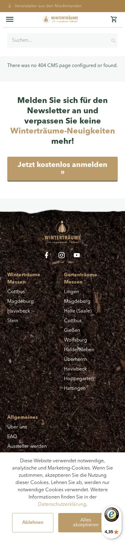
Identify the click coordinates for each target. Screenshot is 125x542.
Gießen (72, 330)
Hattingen (75, 388)
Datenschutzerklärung (62, 504)
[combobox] (62, 40)
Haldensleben (79, 350)
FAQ (12, 437)
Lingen (71, 292)
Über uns (17, 427)
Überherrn (75, 359)
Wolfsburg (75, 340)
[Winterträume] (63, 19)
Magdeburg (20, 301)
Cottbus (16, 292)
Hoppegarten (79, 379)
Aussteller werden (27, 446)
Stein (12, 321)
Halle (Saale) (78, 311)
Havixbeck (18, 311)
